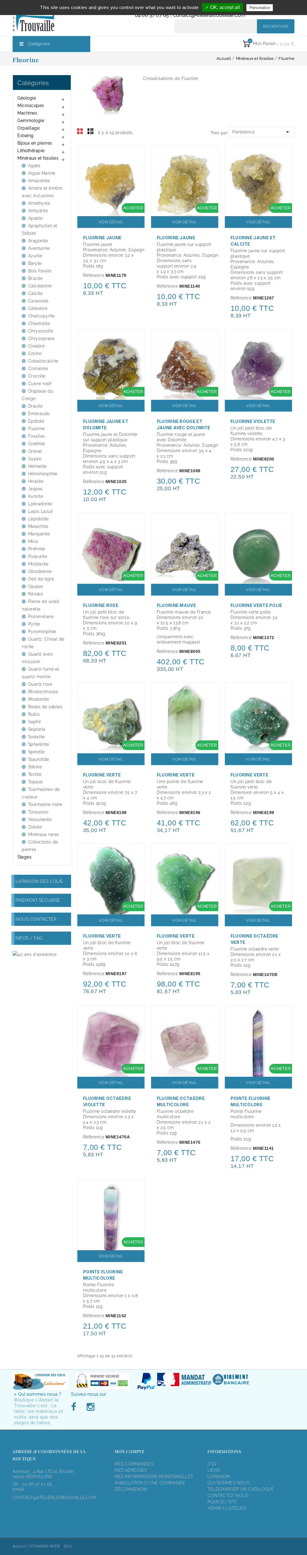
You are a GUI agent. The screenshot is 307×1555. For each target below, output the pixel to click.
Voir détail (111, 222)
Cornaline (38, 368)
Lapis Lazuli (40, 511)
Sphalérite (38, 744)
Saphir (34, 721)
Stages (24, 857)
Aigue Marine (41, 173)
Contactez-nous (227, 1495)
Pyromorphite (42, 631)
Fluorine (36, 428)
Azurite (35, 255)
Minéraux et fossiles (37, 158)
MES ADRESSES (131, 1470)
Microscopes (30, 105)
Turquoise (38, 812)
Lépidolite (38, 518)
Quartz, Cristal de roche (43, 643)
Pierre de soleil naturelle (41, 605)
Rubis (34, 714)
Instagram (90, 1407)
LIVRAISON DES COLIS (39, 881)
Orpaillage (28, 128)
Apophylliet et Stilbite (39, 229)
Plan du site (222, 1501)
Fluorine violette (253, 421)
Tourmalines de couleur (41, 793)
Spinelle (36, 751)
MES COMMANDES (134, 1464)
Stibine (35, 766)
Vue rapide (137, 153)
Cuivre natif (40, 383)
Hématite (37, 466)
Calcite (35, 293)
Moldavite (38, 564)
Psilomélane (41, 616)
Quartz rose (40, 684)
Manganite (39, 533)
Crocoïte (37, 376)
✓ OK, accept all (222, 7)
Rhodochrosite (43, 691)
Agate (34, 165)
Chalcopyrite (41, 316)
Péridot (35, 594)
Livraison (218, 1476)
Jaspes (35, 488)
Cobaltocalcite (43, 361)
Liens (213, 1470)
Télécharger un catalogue (240, 1489)
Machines (27, 113)
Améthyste (39, 203)
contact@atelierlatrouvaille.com (209, 15)
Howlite (36, 481)
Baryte (35, 263)
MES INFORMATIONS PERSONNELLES (154, 1476)
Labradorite (40, 503)
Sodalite (36, 736)
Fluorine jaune (102, 237)
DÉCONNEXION (131, 1489)
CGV (212, 1464)
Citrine (35, 353)
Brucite (35, 278)
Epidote (36, 421)
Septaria (36, 729)
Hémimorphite (43, 473)
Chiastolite (39, 323)
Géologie (26, 98)
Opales (35, 586)
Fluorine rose (100, 605)
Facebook (75, 1407)
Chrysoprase (41, 338)
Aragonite (38, 240)
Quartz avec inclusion (37, 658)
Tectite (35, 774)
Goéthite (36, 443)
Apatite (35, 218)
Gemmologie (30, 120)
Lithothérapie (31, 150)
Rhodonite (38, 699)
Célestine (38, 308)
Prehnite (36, 548)
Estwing (25, 135)
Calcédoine (40, 285)
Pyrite (34, 624)
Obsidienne (40, 571)
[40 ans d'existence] (34, 954)
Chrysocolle (40, 331)
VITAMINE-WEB (44, 1546)
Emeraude (39, 413)
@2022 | (21, 1546)
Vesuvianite (40, 819)
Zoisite (35, 827)
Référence (93, 275)
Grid (80, 131)
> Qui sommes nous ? (37, 1394)
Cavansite (38, 300)
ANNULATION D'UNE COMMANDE (150, 1482)
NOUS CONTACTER (36, 919)
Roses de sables (45, 706)
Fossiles (36, 436)
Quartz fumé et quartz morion (40, 673)
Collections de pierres (40, 846)
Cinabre (36, 346)
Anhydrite (38, 210)
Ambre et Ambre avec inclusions (42, 192)
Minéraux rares (43, 834)
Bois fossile (40, 270)
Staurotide (38, 759)
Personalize (259, 7)
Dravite (35, 406)
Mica (33, 541)
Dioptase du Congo (37, 395)
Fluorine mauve (176, 605)
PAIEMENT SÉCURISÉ (38, 900)
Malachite (38, 526)
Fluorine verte (102, 774)
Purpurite (37, 556)
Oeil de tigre (41, 579)
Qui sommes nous (228, 1482)
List (91, 131)
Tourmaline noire (45, 804)
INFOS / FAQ (29, 938)
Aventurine (39, 248)
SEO (68, 1546)
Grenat (35, 451)
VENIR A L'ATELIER (226, 1508)
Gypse (35, 458)
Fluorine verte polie (256, 605)
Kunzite (35, 496)
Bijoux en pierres (34, 143)
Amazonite (39, 180)
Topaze (35, 781)
